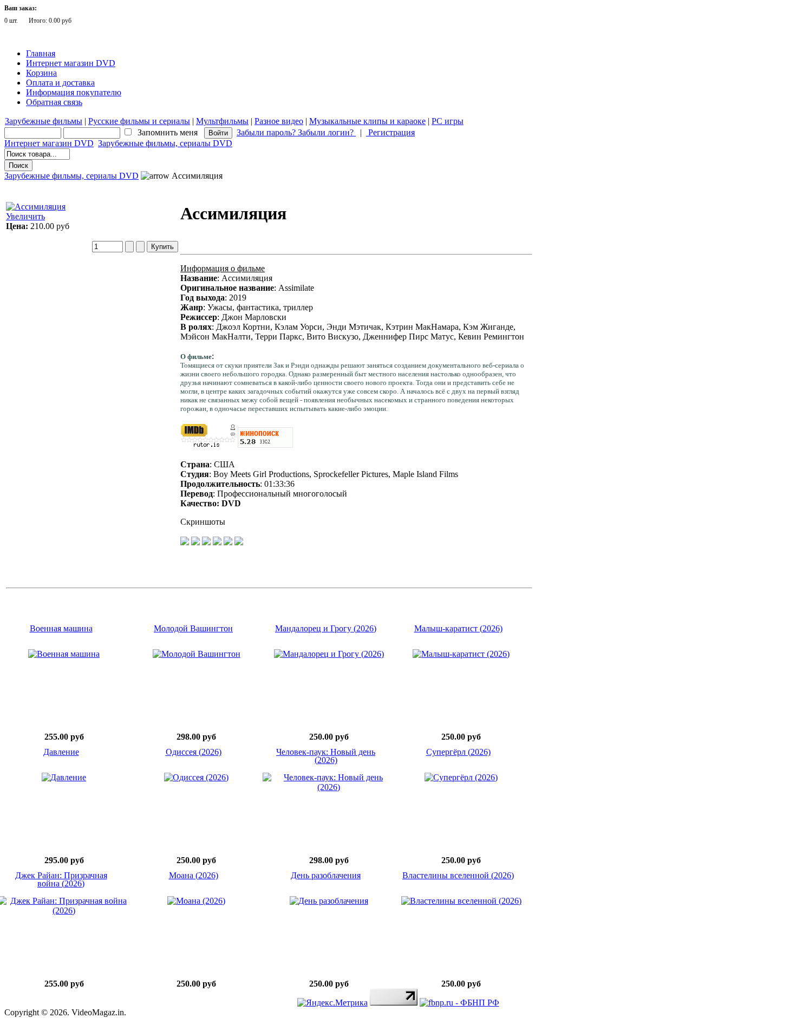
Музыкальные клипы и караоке (367, 121)
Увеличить (25, 216)
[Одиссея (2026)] (196, 777)
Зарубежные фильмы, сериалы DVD (165, 143)
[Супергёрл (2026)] (461, 777)
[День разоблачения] (329, 900)
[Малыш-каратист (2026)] (461, 653)
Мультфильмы (222, 121)
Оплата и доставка (60, 82)
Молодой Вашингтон (193, 628)
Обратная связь (54, 102)
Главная (40, 53)
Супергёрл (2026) (458, 751)
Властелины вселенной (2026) (458, 875)
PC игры (448, 121)
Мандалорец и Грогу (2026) (325, 628)
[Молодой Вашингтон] (196, 653)
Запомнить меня (168, 132)
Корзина (41, 72)
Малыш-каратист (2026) (458, 628)
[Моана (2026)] (196, 900)
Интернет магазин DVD (70, 63)
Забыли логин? (327, 132)
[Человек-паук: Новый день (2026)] (329, 787)
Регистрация (390, 132)
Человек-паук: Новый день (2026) (325, 756)
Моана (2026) (193, 875)
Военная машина (61, 628)
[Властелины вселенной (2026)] (461, 900)
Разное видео (279, 121)
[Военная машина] (64, 653)
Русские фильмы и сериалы (139, 121)
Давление (61, 751)
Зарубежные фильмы (43, 121)
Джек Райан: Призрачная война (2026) (61, 879)
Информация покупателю (73, 92)
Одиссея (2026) (193, 751)
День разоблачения (326, 875)
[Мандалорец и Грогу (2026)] (329, 653)
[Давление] (64, 777)
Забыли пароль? (267, 132)
